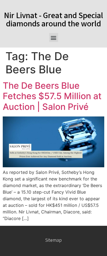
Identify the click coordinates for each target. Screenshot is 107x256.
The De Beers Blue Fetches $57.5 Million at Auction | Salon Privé (52, 96)
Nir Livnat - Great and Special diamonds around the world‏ (53, 19)
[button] (53, 37)
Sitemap (53, 240)
